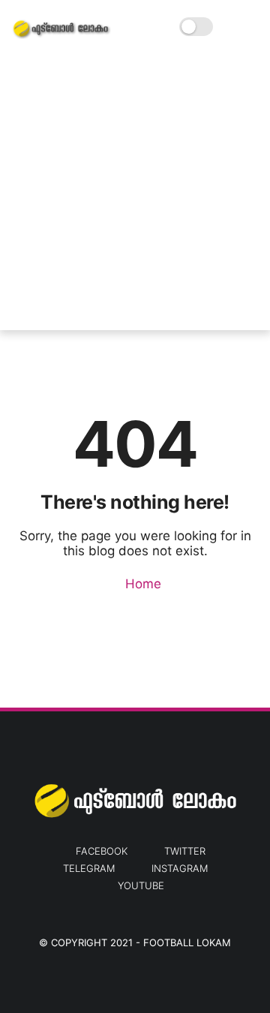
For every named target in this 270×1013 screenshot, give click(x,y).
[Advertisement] (135, 195)
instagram (180, 868)
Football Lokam (187, 942)
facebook (102, 851)
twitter (185, 851)
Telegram (89, 868)
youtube (141, 885)
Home (141, 583)
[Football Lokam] (61, 34)
